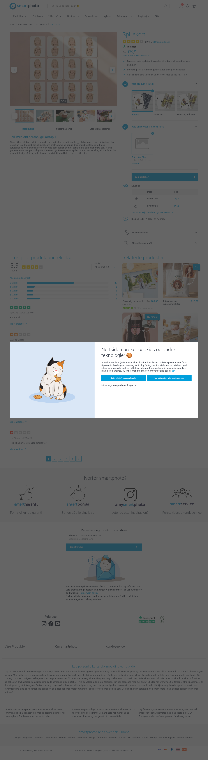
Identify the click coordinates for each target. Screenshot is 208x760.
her (173, 370)
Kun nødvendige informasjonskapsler (169, 378)
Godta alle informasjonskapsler (123, 378)
